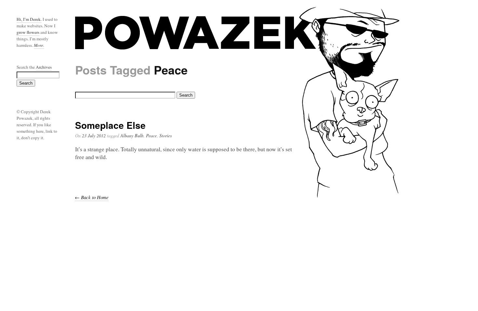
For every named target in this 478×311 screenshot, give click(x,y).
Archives (44, 67)
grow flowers (28, 32)
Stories (165, 135)
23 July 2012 (94, 135)
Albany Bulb (131, 135)
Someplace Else (110, 125)
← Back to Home (92, 197)
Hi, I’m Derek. (29, 19)
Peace (151, 135)
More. (39, 45)
